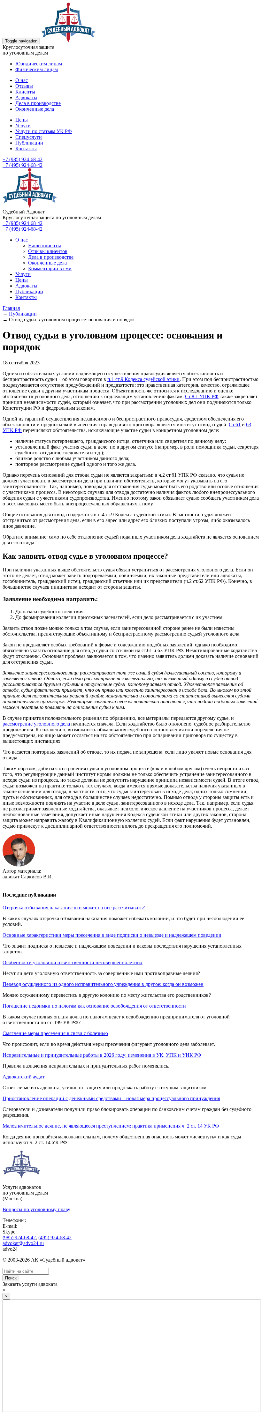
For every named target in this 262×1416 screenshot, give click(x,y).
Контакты (26, 148)
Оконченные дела (34, 109)
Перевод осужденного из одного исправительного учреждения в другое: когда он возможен (103, 984)
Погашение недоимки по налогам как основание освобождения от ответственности (94, 1006)
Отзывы (24, 86)
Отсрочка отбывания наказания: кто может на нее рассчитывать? (74, 907)
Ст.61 (235, 424)
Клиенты (25, 91)
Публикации (29, 142)
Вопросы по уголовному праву (36, 1209)
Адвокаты (26, 97)
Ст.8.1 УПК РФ (202, 396)
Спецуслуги (28, 137)
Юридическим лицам (38, 63)
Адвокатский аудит (24, 1076)
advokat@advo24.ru (23, 1243)
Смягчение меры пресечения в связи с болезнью (55, 1033)
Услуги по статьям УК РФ (43, 131)
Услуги (23, 125)
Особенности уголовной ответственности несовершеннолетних (73, 962)
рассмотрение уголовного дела (36, 724)
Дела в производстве (38, 103)
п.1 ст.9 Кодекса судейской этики (143, 379)
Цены (21, 120)
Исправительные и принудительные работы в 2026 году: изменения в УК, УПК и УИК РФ (102, 1055)
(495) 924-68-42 (55, 1237)
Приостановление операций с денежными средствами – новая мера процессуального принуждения (111, 1098)
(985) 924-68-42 (19, 1237)
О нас (21, 80)
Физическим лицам (36, 69)
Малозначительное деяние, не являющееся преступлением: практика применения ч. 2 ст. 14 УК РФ (111, 1126)
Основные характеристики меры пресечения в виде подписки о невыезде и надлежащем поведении (112, 935)
